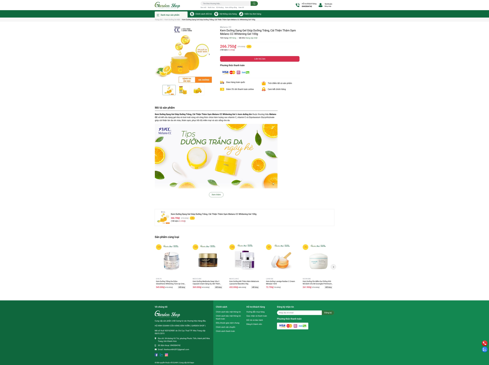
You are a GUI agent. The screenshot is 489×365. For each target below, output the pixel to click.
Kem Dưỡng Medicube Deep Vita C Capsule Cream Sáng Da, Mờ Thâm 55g (206, 283)
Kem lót (241, 7)
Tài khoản (328, 4)
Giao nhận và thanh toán (256, 316)
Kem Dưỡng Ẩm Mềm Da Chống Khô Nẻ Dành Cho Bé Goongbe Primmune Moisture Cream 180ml (317, 283)
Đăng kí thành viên (254, 324)
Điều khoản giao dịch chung (227, 323)
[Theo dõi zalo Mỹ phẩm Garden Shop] (161, 354)
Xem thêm (216, 194)
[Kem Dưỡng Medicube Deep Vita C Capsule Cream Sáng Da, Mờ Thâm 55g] (207, 259)
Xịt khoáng (220, 7)
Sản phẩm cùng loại (167, 237)
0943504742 (307, 6)
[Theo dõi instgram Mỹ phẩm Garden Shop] (166, 354)
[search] (254, 3)
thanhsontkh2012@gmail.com (176, 349)
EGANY (175, 363)
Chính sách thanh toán (225, 331)
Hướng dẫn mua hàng (255, 312)
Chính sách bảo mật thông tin (228, 312)
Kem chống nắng (231, 7)
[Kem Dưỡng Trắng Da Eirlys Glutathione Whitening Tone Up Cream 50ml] (171, 259)
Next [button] (209, 54)
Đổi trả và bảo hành (254, 320)
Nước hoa (211, 7)
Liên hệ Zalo (259, 59)
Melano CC (226, 27)
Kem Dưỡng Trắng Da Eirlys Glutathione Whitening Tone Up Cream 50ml (171, 283)
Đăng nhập (328, 6)
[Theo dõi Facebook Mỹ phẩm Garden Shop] (156, 354)
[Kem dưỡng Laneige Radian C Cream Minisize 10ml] (281, 259)
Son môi (203, 7)
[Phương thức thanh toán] (235, 72)
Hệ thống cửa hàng (228, 14)
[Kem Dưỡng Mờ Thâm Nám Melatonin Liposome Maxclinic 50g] (244, 259)
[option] (183, 54)
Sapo (192, 363)
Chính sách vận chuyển (225, 327)
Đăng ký (328, 312)
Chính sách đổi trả (203, 14)
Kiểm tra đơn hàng (252, 14)
